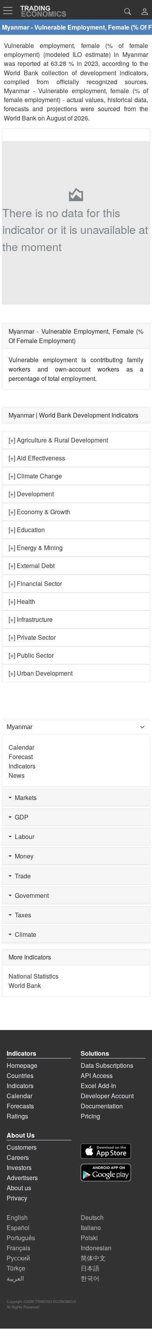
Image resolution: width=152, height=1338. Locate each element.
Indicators (22, 765)
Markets (24, 797)
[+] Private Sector (32, 637)
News (17, 775)
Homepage (22, 1065)
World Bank (20, 117)
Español (18, 1227)
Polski (89, 1237)
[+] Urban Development (40, 673)
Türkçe (16, 1268)
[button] (144, 12)
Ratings (17, 1115)
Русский (18, 1257)
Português (21, 1237)
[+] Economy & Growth (39, 511)
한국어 (90, 1278)
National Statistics (33, 976)
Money (23, 855)
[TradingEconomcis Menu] (10, 10)
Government (30, 895)
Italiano (91, 1227)
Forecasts (20, 1105)
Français (18, 1247)
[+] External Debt (32, 565)
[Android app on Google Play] (106, 1172)
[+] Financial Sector (35, 583)
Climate (24, 934)
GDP (20, 816)
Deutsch (92, 1217)
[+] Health (22, 601)
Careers (18, 1157)
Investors (19, 1167)
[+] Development (31, 493)
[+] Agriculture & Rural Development (58, 439)
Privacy (17, 1197)
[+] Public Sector (31, 655)
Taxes (21, 914)
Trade (21, 875)
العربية (15, 1278)
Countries (20, 1075)
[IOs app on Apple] (106, 1151)
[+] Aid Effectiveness (37, 457)
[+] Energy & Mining (36, 547)
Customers (22, 1147)
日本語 (90, 1268)
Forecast (21, 756)
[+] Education (27, 529)
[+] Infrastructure (31, 619)
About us (19, 1187)
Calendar (21, 747)
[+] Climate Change (35, 475)
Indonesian (96, 1247)
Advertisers (22, 1177)
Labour (23, 836)
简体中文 (93, 1257)
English (17, 1217)
